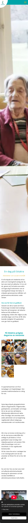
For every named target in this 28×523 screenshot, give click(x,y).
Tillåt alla (14, 518)
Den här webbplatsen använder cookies (13, 504)
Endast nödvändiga (14, 514)
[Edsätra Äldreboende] (4, 4)
